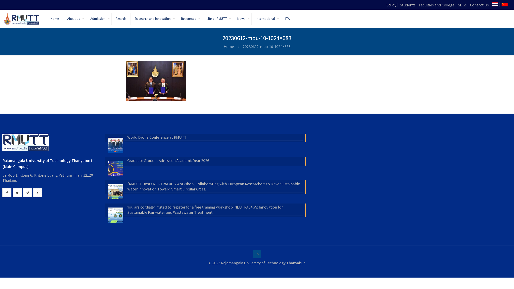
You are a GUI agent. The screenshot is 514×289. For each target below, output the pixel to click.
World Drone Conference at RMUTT (157, 137)
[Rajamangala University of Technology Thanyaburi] (22, 19)
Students (407, 5)
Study (391, 5)
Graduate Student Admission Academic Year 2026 (168, 160)
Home (229, 46)
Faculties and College (436, 5)
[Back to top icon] (257, 254)
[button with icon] (6, 192)
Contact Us (479, 5)
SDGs (462, 5)
